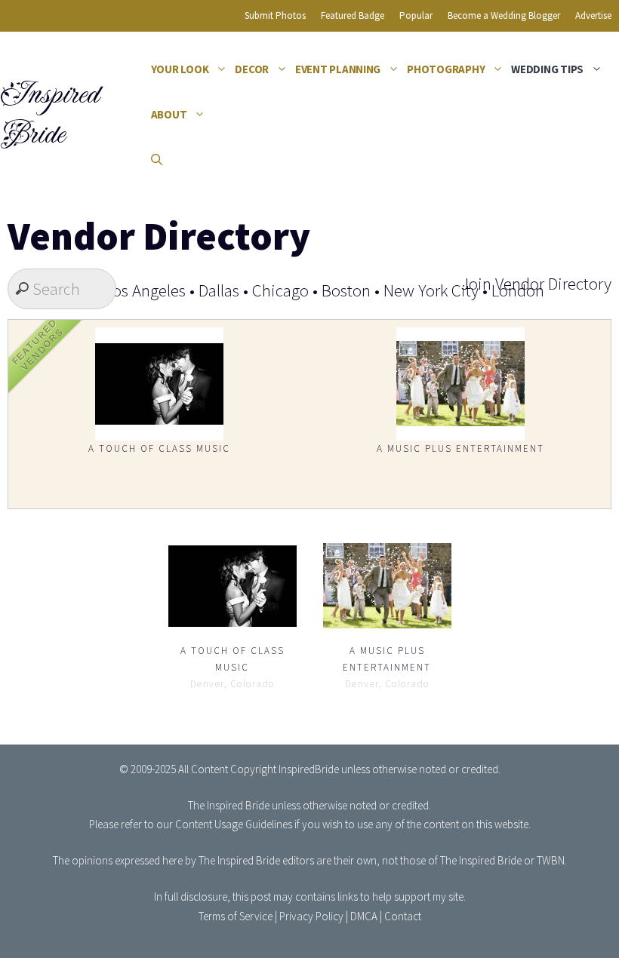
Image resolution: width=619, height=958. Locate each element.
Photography (446, 69)
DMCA (363, 916)
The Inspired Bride (228, 805)
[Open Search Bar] (156, 160)
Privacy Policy (311, 916)
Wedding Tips (547, 69)
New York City (431, 290)
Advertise (593, 15)
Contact (402, 916)
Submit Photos (275, 15)
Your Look (180, 69)
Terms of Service (236, 916)
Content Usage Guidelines (233, 824)
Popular (416, 15)
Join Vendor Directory (535, 283)
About (169, 114)
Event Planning (337, 69)
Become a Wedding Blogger (504, 15)
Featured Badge (352, 15)
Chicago (280, 290)
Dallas (219, 290)
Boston (346, 290)
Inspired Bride (48, 114)
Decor (252, 69)
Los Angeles (145, 290)
